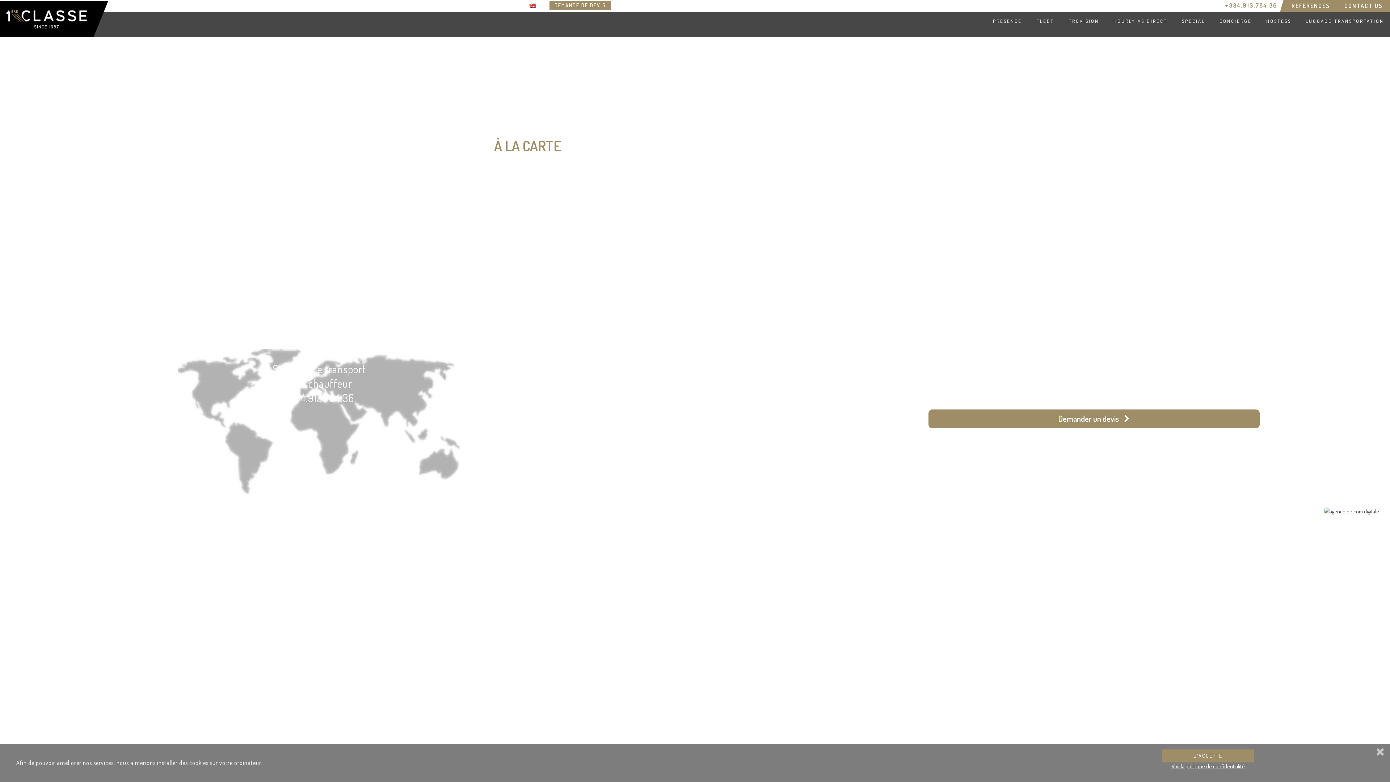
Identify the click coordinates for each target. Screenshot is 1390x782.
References (1311, 5)
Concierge (1236, 21)
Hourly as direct (1140, 21)
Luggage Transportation (1345, 21)
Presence (1007, 21)
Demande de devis (580, 5)
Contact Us (1363, 5)
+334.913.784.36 (1251, 5)
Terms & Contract (30, 505)
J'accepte (1208, 756)
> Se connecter (94, 325)
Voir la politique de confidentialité (1208, 766)
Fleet (1045, 21)
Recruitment (24, 497)
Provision (1084, 21)
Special (1193, 21)
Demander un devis (1089, 418)
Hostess (1278, 21)
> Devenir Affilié (166, 325)
